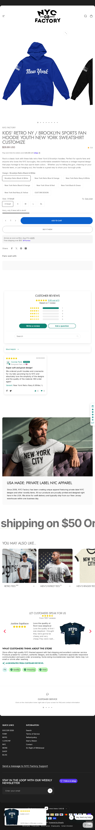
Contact (29, 744)
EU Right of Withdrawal (35, 748)
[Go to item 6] (51, 122)
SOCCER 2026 (8, 730)
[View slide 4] (51, 707)
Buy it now (47, 229)
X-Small (8, 204)
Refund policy (31, 737)
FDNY (4, 734)
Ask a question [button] (62, 326)
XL (41, 204)
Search (29, 730)
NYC (4, 744)
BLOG (4, 755)
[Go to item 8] (57, 122)
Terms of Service (33, 734)
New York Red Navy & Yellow (16, 193)
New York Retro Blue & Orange (47, 178)
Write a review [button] (33, 326)
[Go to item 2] (40, 122)
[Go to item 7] (54, 122)
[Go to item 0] (37, 122)
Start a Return (31, 741)
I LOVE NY (6, 741)
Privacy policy (35, 826)
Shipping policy (55, 826)
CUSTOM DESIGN (42, 193)
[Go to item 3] (43, 122)
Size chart (89, 199)
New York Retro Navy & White (78, 178)
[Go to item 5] (49, 122)
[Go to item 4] (46, 122)
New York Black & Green (71, 185)
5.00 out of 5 (53, 300)
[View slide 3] (49, 707)
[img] (11, 358)
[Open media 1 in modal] (66, 33)
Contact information (67, 826)
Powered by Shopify (56, 822)
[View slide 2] (46, 707)
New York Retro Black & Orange (17, 185)
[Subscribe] (50, 790)
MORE (4, 748)
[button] (34, 308)
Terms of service (45, 826)
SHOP (4, 751)
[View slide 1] (43, 707)
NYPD (4, 737)
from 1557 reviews (47, 618)
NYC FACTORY (9, 127)
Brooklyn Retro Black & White (16, 178)
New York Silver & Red (46, 185)
